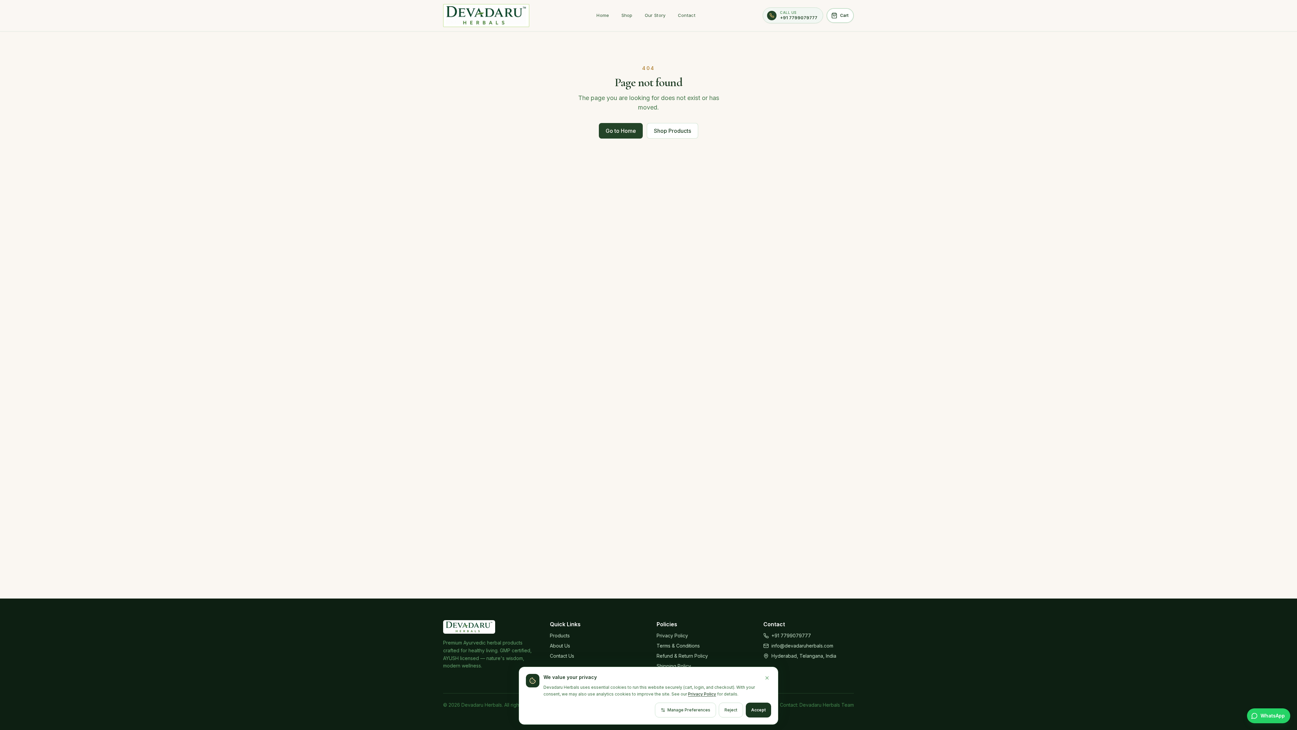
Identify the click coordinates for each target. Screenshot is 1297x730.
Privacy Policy (672, 635)
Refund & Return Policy (682, 656)
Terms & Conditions (678, 646)
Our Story (655, 15)
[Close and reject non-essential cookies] (767, 678)
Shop (627, 15)
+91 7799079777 (791, 635)
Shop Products (672, 130)
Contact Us (562, 656)
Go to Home (621, 130)
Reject (730, 709)
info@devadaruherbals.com (802, 646)
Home (602, 15)
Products (560, 635)
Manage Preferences (688, 709)
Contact (686, 15)
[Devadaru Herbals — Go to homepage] (486, 15)
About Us (560, 646)
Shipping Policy (674, 666)
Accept (758, 709)
